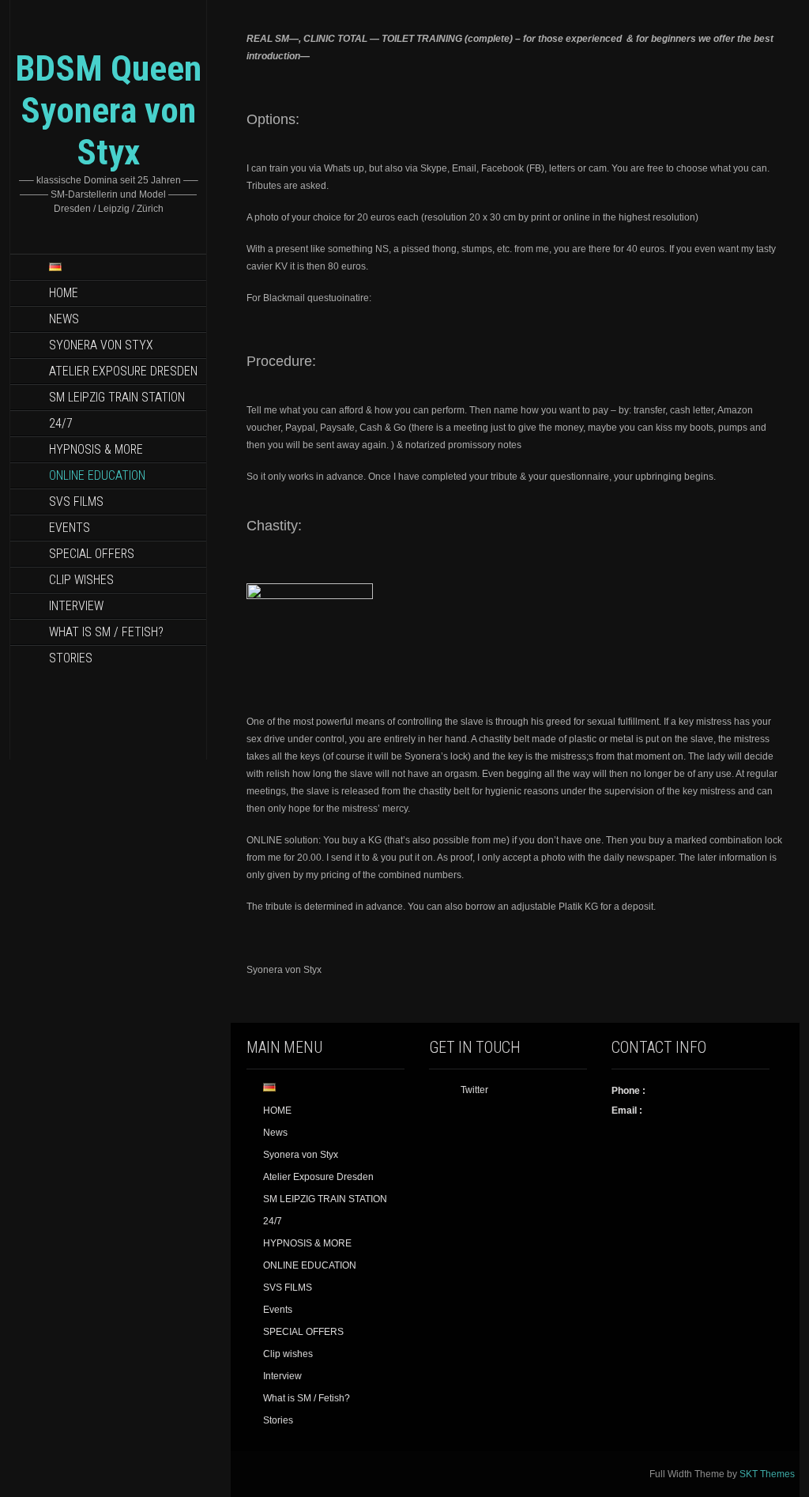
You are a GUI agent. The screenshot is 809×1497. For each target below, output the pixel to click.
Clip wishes (81, 579)
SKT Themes (767, 1474)
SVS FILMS (76, 501)
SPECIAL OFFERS (91, 553)
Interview (76, 605)
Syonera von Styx (101, 345)
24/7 (61, 423)
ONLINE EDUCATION (97, 475)
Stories (70, 658)
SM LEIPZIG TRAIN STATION (117, 397)
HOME (63, 292)
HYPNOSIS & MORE (96, 449)
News (64, 318)
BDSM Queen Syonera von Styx (108, 110)
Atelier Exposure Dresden (123, 371)
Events (69, 527)
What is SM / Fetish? (106, 631)
